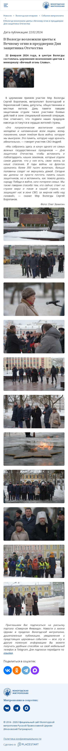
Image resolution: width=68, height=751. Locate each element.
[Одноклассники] (17, 670)
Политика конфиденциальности (22, 738)
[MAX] (35, 670)
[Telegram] (26, 670)
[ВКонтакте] (7, 670)
